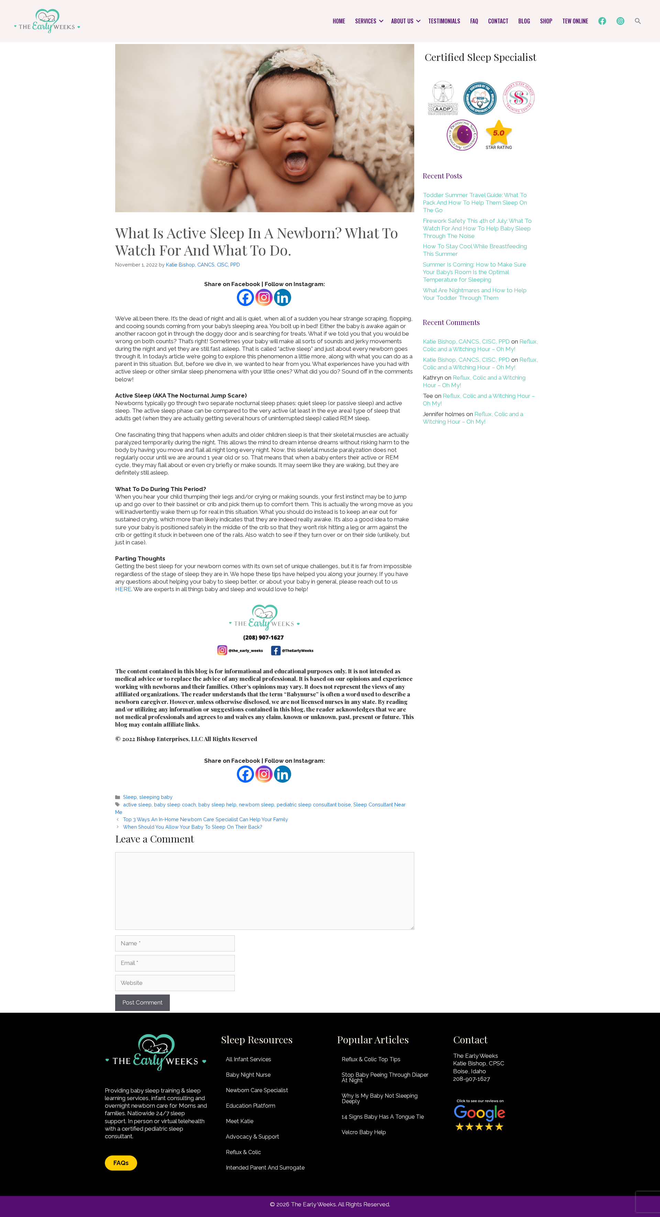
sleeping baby (156, 797)
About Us (402, 21)
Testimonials (444, 21)
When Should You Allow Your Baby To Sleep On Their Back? (192, 827)
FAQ (474, 21)
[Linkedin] (282, 297)
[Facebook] (245, 297)
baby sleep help (217, 804)
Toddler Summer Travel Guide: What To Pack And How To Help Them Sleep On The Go (475, 203)
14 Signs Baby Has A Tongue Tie (383, 1116)
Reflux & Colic (243, 1152)
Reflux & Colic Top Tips (371, 1059)
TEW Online (575, 21)
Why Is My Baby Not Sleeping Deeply (380, 1099)
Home (339, 21)
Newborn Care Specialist (257, 1090)
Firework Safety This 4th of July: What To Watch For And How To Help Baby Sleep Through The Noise (477, 228)
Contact (498, 21)
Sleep (130, 797)
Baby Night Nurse (248, 1075)
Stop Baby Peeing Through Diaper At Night (385, 1078)
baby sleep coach (175, 804)
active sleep (137, 804)
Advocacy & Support (252, 1136)
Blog (524, 21)
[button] (381, 21)
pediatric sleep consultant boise (314, 804)
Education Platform (250, 1105)
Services (365, 21)
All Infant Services (248, 1059)
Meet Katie (239, 1121)
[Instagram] (264, 297)
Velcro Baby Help (364, 1132)
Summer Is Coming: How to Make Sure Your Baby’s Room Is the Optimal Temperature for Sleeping (474, 272)
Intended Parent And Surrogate (265, 1167)
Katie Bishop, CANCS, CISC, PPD (466, 341)
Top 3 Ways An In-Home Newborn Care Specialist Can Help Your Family (205, 819)
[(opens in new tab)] (479, 1130)
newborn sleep (256, 804)
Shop (546, 21)
